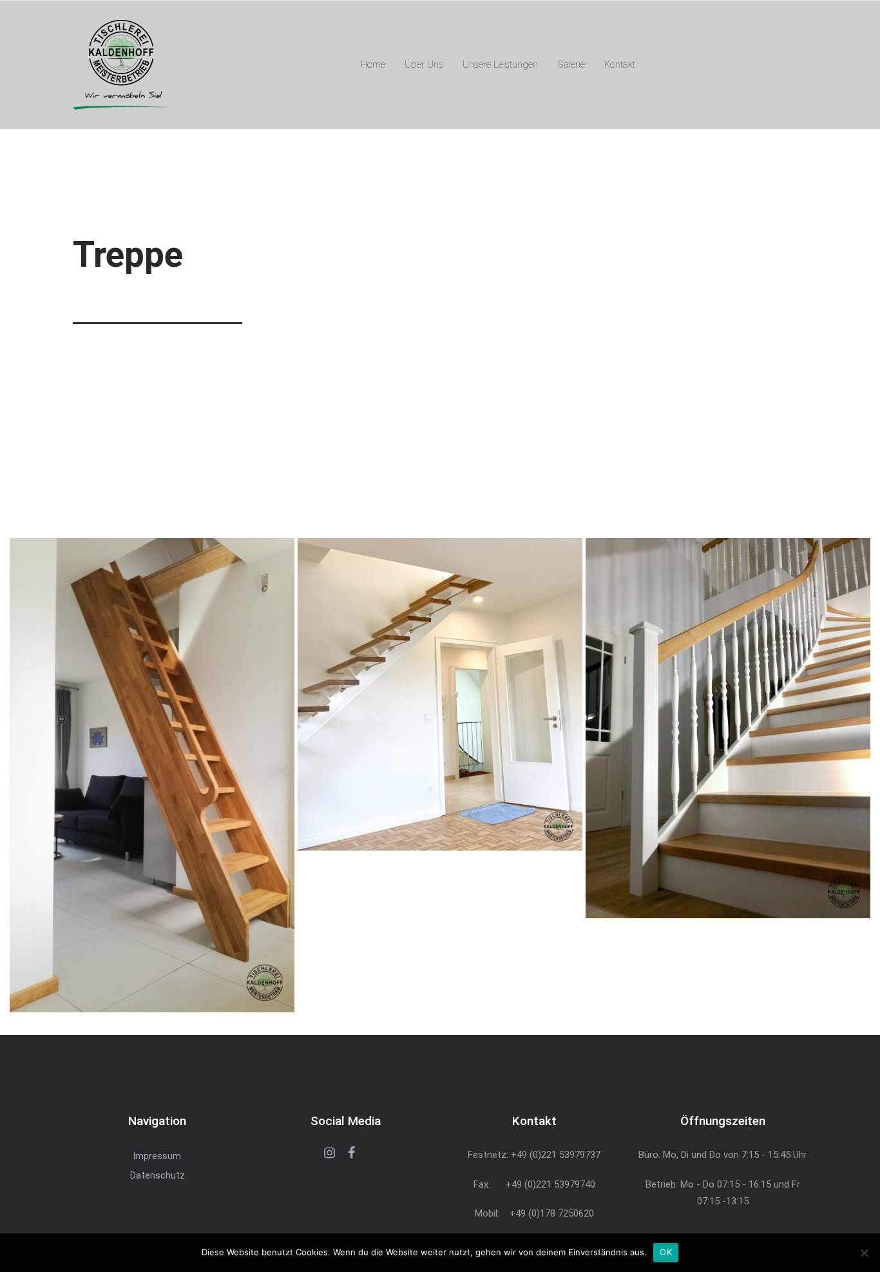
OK (666, 1252)
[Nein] (863, 1252)
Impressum (157, 1156)
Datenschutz (157, 1175)
